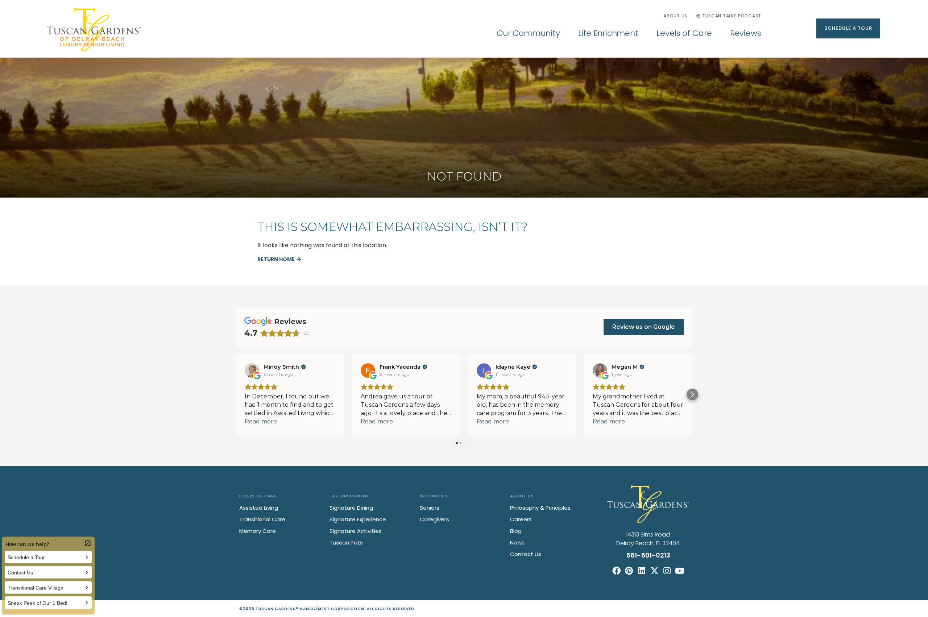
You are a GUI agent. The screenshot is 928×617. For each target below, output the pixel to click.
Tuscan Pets (346, 542)
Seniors (429, 508)
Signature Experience (358, 519)
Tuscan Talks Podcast (731, 16)
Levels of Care (684, 33)
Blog (516, 531)
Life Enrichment (608, 33)
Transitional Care (262, 519)
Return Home (276, 259)
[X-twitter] (654, 571)
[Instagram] (667, 571)
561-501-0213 (648, 555)
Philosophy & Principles (540, 508)
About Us (675, 16)
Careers (521, 519)
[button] (848, 28)
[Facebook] (616, 571)
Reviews (745, 33)
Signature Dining (351, 508)
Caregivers (434, 519)
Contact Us (525, 554)
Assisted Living (258, 508)
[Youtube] (680, 571)
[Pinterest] (629, 571)
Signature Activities (356, 531)
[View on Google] (252, 370)
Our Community (528, 33)
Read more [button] (261, 421)
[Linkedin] (642, 571)
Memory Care (257, 531)
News (517, 542)
